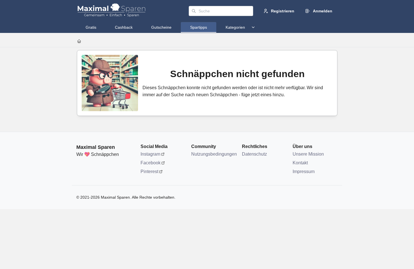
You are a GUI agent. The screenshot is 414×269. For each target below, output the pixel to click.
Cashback (124, 27)
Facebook (151, 162)
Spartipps (198, 27)
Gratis (91, 27)
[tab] (91, 27)
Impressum (304, 171)
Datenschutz (254, 154)
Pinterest (149, 171)
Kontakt (300, 162)
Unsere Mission (308, 154)
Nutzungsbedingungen (213, 154)
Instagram (150, 154)
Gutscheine (161, 27)
